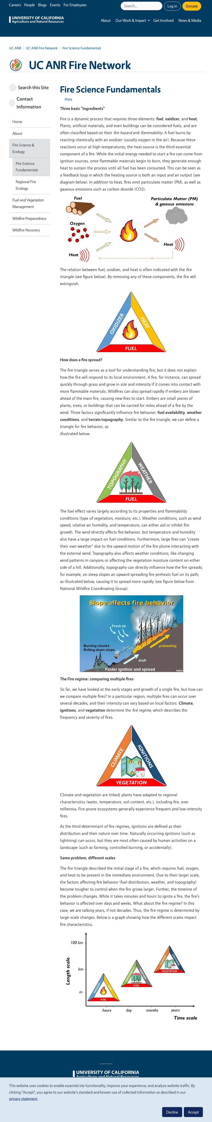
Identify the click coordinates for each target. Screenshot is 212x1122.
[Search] (159, 6)
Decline (172, 1112)
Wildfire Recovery (26, 229)
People (29, 4)
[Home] (36, 20)
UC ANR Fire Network (42, 48)
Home (17, 121)
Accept (193, 1112)
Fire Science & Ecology (23, 148)
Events (55, 4)
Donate (192, 6)
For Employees (75, 4)
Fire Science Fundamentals (27, 167)
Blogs (42, 4)
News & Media (189, 20)
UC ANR (15, 48)
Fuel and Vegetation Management (28, 203)
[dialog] (106, 1099)
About (106, 20)
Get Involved (163, 20)
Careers (15, 4)
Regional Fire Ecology (26, 185)
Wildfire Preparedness (29, 218)
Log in (172, 6)
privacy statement (23, 1098)
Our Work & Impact (131, 20)
